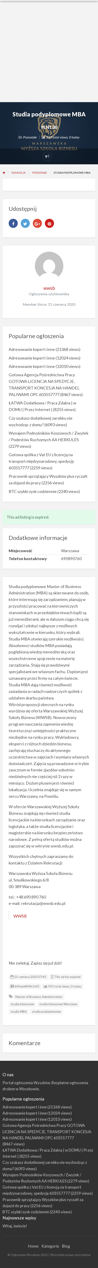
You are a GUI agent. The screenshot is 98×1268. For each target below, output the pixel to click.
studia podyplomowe (46, 1011)
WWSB (20, 915)
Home (33, 1246)
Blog (66, 1246)
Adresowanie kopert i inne (32, 349)
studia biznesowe (22, 1004)
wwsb (49, 288)
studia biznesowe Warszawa (58, 1004)
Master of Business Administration (38, 997)
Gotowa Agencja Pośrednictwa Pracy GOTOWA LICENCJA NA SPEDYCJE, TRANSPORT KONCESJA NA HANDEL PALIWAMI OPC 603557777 (47, 1131)
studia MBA (18, 1011)
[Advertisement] (49, 51)
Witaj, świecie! (15, 1226)
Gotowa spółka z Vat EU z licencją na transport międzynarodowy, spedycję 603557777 (41, 461)
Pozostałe (29, 137)
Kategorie (50, 1246)
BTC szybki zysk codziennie (33, 491)
